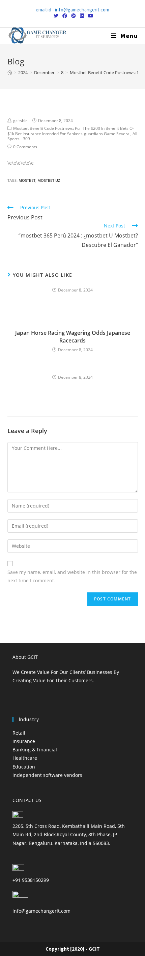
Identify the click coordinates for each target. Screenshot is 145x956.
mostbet (27, 180)
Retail (18, 733)
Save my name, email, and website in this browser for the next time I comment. (72, 576)
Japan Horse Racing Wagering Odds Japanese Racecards (72, 336)
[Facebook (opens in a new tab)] (64, 16)
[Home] (9, 72)
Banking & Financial (34, 749)
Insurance (23, 741)
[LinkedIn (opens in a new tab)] (82, 16)
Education (23, 766)
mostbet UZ (48, 180)
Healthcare (24, 758)
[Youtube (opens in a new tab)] (89, 16)
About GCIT (25, 657)
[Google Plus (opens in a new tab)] (73, 16)
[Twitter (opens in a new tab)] (56, 16)
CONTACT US (26, 800)
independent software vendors (47, 775)
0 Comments (25, 147)
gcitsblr (20, 120)
